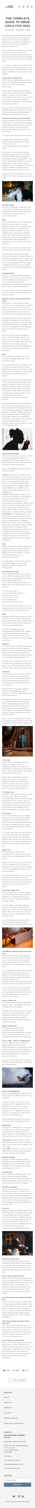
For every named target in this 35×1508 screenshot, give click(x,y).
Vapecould (14, 1501)
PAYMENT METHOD (11, 1418)
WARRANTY (8, 1408)
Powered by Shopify (23, 1501)
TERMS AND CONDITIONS (13, 1423)
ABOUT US (8, 1402)
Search (6, 1397)
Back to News (19, 1380)
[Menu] (32, 6)
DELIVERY (7, 1413)
